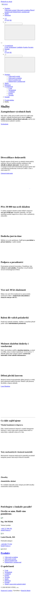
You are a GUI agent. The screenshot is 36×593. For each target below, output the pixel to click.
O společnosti (9, 86)
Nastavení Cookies (6, 590)
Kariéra (25, 47)
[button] (6, 18)
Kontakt (7, 97)
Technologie (12, 47)
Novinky (31, 47)
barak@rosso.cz (5, 546)
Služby (7, 83)
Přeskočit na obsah (6, 1)
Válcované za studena (23, 10)
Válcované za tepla (11, 10)
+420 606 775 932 (6, 544)
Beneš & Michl (25, 590)
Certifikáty (19, 47)
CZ (6, 20)
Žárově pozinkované (14, 80)
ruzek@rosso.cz (5, 530)
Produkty (7, 74)
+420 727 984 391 (6, 528)
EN (8, 20)
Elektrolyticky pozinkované (21, 12)
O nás (6, 47)
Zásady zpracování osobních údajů (15, 584)
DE (11, 20)
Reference (8, 85)
